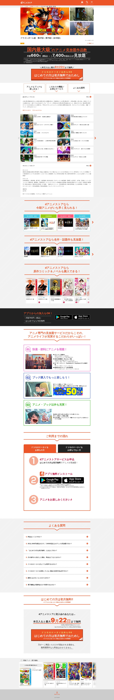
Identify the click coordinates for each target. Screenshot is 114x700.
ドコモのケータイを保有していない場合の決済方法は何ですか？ (48, 571)
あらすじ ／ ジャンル (29, 97)
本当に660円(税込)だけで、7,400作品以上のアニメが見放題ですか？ (50, 543)
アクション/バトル (36, 110)
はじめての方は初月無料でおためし (57, 75)
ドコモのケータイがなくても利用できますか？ (42, 564)
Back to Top (57, 694)
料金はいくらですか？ (35, 537)
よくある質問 (79, 88)
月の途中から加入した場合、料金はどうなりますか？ (44, 557)
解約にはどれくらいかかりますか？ (39, 578)
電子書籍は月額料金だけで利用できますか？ (42, 585)
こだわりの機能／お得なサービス (56, 88)
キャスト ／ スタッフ (29, 165)
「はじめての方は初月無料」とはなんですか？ (42, 550)
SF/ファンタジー (27, 110)
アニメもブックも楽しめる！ (34, 88)
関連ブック (91, 43)
